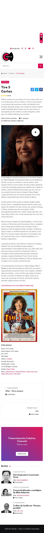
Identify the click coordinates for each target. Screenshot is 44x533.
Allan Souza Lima (32, 371)
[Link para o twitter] (25, 48)
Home (5, 73)
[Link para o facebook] (22, 48)
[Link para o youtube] (29, 48)
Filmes (12, 73)
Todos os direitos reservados (28, 529)
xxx (37, 411)
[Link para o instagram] (33, 48)
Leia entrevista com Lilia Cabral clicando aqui (17, 286)
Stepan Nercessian (7, 374)
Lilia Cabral (17, 374)
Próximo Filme (32, 408)
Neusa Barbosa (22, 480)
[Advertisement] (22, 23)
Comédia (9, 359)
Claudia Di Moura (21, 371)
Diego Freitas (11, 369)
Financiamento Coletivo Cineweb (22, 441)
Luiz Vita (20, 511)
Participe (22, 454)
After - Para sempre (14, 391)
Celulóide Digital (19, 472)
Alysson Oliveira (23, 495)
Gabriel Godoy (10, 371)
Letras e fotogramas (21, 487)
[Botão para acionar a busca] (40, 66)
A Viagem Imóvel (19, 502)
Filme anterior (12, 388)
